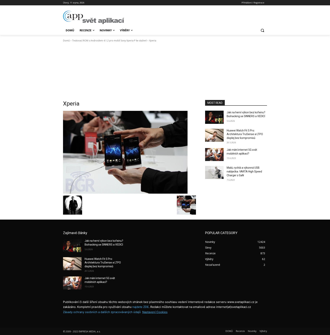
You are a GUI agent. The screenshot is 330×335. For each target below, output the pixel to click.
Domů (66, 40)
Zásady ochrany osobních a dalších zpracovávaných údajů (102, 312)
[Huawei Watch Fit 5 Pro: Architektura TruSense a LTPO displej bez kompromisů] (214, 135)
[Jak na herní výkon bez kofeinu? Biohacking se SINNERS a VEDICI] (214, 117)
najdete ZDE (140, 307)
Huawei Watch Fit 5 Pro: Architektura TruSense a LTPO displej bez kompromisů (245, 134)
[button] (262, 30)
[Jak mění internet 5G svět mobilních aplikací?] (214, 154)
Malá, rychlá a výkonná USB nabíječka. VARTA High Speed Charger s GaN (244, 171)
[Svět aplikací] (93, 17)
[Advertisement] (165, 71)
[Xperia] (129, 152)
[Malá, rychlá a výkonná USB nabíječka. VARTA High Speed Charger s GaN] (214, 172)
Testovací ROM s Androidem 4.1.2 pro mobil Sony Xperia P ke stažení (109, 40)
